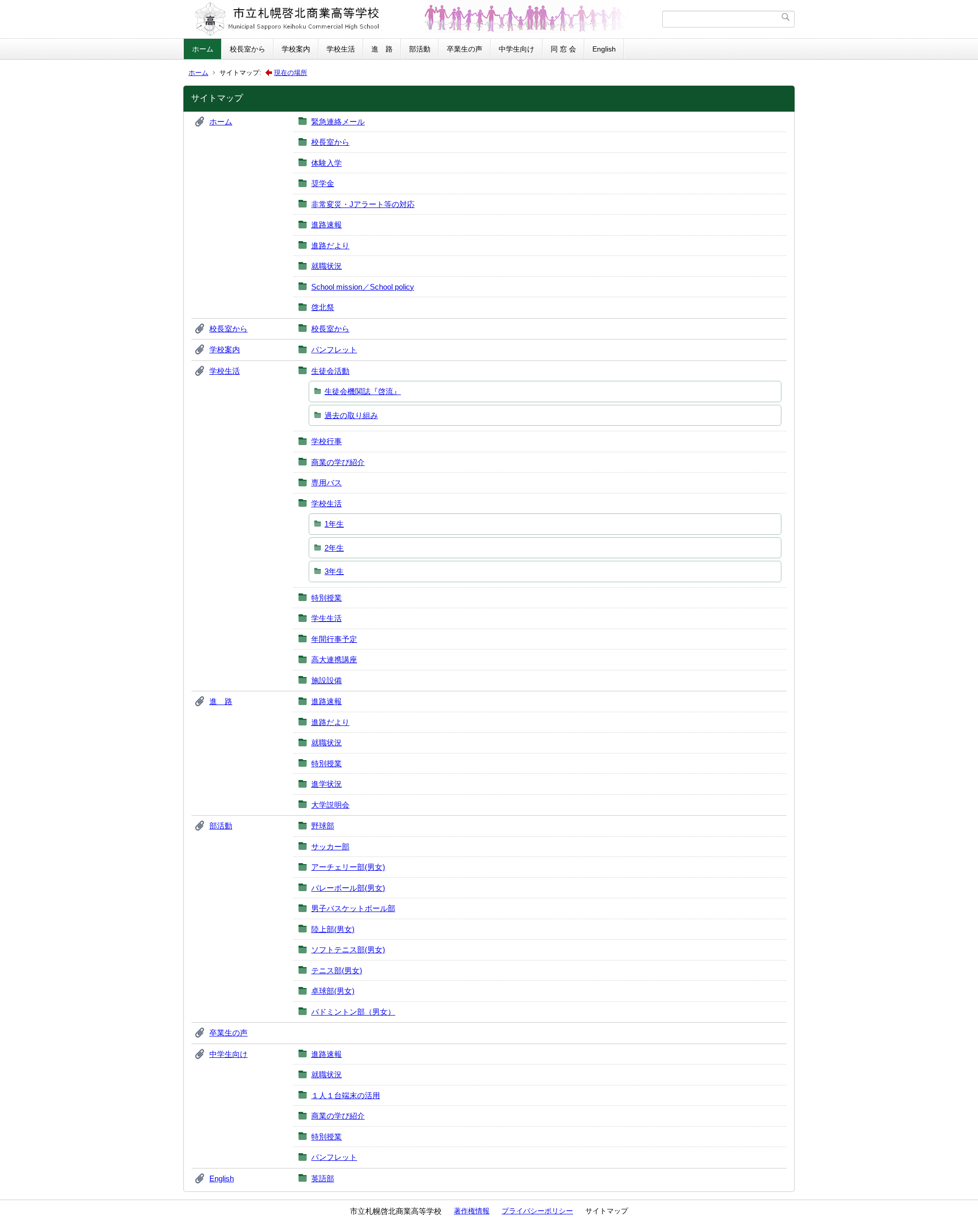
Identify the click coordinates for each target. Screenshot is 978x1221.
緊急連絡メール (338, 121)
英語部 (322, 1178)
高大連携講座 (334, 659)
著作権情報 (472, 1211)
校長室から (247, 49)
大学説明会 (330, 804)
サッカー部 (330, 846)
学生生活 (326, 618)
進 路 (382, 49)
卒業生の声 (464, 49)
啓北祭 (322, 307)
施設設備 (326, 680)
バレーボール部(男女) (348, 888)
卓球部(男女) (333, 990)
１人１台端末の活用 (345, 1095)
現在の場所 (290, 72)
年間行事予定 (334, 639)
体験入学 (326, 163)
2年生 (334, 547)
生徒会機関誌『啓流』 (362, 391)
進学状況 (326, 784)
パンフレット (334, 349)
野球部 (322, 825)
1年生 (334, 523)
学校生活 (341, 49)
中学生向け (516, 49)
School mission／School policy (362, 286)
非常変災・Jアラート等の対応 (363, 204)
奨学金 (322, 183)
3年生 (334, 571)
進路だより (330, 245)
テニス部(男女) (336, 970)
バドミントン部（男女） (353, 1011)
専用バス (326, 482)
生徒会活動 (330, 371)
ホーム (202, 49)
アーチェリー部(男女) (348, 867)
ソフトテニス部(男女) (348, 949)
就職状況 (326, 266)
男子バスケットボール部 (353, 908)
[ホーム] (424, 19)
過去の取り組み (351, 415)
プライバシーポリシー (537, 1211)
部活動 (419, 49)
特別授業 (326, 597)
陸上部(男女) (333, 929)
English (604, 49)
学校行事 (326, 441)
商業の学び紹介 (338, 462)
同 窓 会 (563, 49)
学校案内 (296, 49)
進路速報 (326, 224)
